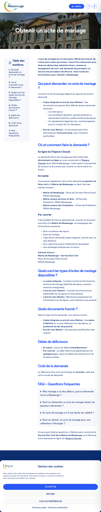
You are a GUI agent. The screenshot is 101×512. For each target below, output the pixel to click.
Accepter (50, 487)
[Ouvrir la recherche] (88, 6)
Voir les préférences (50, 501)
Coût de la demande (15, 124)
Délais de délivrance (14, 116)
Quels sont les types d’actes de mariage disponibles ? (17, 96)
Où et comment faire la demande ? (16, 84)
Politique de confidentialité (57, 507)
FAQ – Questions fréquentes (14, 133)
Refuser (50, 494)
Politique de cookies (39, 507)
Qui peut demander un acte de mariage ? (17, 73)
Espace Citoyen (73, 438)
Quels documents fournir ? (14, 107)
